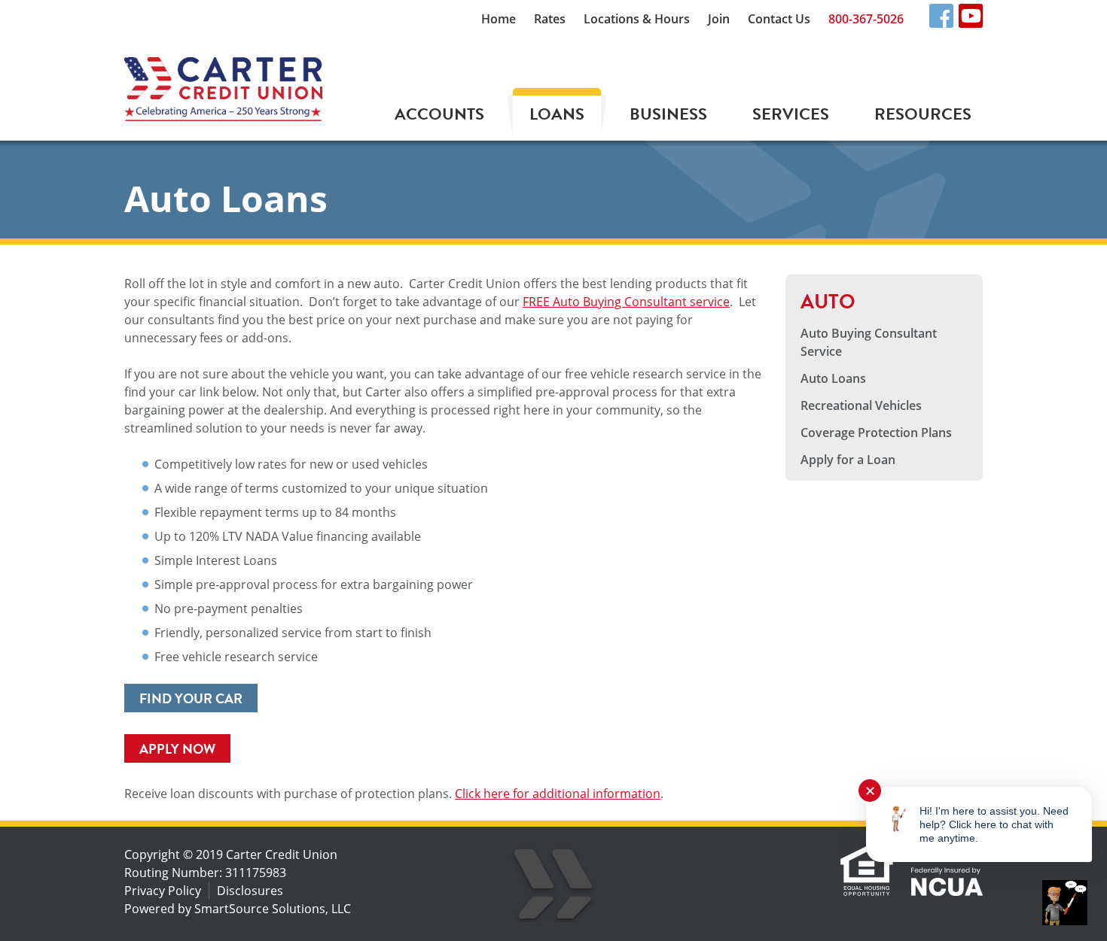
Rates (550, 19)
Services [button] (790, 114)
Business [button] (668, 114)
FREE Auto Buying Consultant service (626, 301)
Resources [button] (922, 114)
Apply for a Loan (848, 459)
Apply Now (177, 749)
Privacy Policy (162, 890)
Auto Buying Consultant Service (869, 342)
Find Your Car (190, 698)
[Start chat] (1065, 902)
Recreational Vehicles (861, 405)
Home (498, 19)
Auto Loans (833, 378)
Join (719, 19)
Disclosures (250, 890)
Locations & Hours (637, 19)
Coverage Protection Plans (876, 432)
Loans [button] (556, 114)
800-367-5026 (866, 19)
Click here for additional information (557, 793)
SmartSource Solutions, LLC (272, 908)
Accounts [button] (439, 114)
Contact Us (779, 19)
